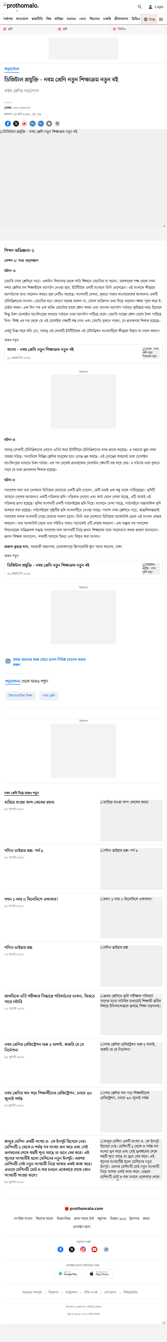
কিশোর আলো (44, 1218)
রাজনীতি (37, 19)
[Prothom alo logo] (83, 1209)
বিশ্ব (48, 19)
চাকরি (107, 19)
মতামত (71, 19)
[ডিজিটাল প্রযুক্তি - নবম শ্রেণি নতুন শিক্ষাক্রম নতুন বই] (151, 568)
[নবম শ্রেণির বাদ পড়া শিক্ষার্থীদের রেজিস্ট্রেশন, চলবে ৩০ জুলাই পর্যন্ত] (131, 1111)
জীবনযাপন (121, 19)
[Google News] (106, 1250)
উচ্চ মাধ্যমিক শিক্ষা (20, 695)
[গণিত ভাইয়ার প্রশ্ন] (131, 966)
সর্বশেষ (8, 19)
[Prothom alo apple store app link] (99, 1274)
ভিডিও (136, 19)
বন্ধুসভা (102, 1218)
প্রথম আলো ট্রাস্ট (84, 1218)
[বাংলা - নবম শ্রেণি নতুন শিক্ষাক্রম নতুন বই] (151, 353)
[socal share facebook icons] (8, 126)
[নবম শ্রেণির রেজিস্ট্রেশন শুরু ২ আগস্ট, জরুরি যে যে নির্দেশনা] (131, 1063)
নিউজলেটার (131, 1293)
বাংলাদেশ (22, 19)
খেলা (82, 19)
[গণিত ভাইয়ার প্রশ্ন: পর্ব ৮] (131, 869)
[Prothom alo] (21, 7)
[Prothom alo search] (139, 7)
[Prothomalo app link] (67, 1274)
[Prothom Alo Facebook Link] (62, 1250)
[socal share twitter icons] (17, 126)
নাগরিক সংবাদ (23, 1218)
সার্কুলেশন (71, 1293)
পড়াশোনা (11, 69)
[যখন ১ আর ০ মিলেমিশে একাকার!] (131, 917)
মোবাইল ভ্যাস (81, 1227)
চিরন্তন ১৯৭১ (118, 1218)
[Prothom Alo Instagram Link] (85, 1250)
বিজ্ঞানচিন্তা (64, 1218)
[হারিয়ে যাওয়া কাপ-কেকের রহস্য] (131, 820)
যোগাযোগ (110, 1293)
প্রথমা (146, 1218)
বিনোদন (95, 19)
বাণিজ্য (59, 19)
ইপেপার (134, 1218)
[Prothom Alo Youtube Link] (96, 1250)
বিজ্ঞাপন (53, 1293)
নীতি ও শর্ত (90, 1293)
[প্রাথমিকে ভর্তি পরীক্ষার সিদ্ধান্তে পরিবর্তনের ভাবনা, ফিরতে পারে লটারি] (131, 1014)
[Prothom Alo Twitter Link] (74, 1250)
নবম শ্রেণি (49, 695)
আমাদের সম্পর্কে (32, 1293)
